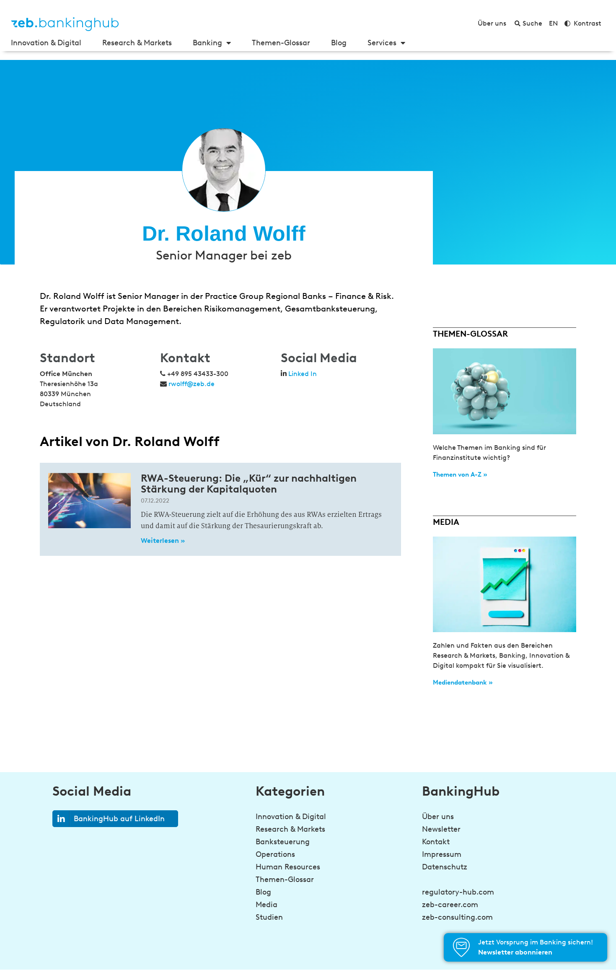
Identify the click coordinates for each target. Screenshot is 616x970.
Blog (339, 43)
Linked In (302, 374)
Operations (275, 854)
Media (266, 904)
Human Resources (288, 866)
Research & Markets (137, 43)
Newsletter (441, 829)
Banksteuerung (283, 841)
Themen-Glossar (281, 43)
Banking (207, 43)
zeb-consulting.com (457, 917)
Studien (269, 917)
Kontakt (436, 841)
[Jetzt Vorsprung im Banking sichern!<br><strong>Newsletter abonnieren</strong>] (461, 947)
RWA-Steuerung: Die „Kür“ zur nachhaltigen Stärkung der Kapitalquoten (249, 483)
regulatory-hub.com (458, 892)
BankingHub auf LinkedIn (119, 818)
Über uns (438, 816)
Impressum (441, 854)
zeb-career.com (450, 904)
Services (382, 43)
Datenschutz (444, 866)
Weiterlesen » (163, 541)
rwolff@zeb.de (191, 384)
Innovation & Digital (46, 43)
